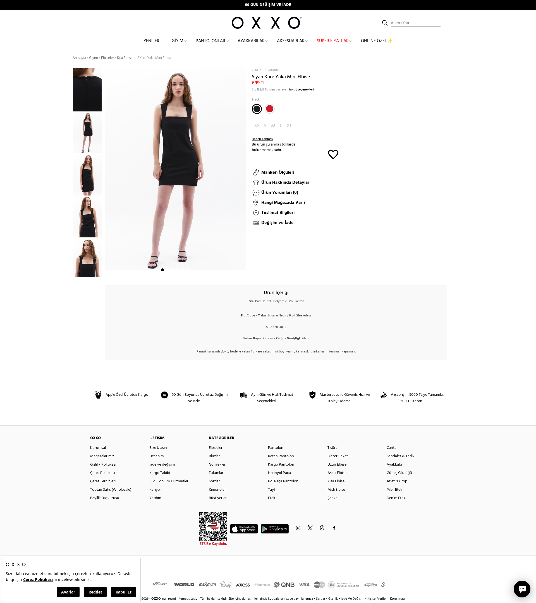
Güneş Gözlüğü (399, 473)
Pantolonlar (210, 41)
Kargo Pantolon (281, 464)
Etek (271, 498)
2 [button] (167, 269)
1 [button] (162, 269)
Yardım (155, 498)
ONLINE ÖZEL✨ (377, 41)
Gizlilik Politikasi (103, 464)
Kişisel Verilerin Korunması (386, 599)
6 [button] (187, 269)
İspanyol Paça (279, 473)
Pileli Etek (394, 490)
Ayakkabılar (251, 41)
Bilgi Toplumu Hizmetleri (169, 481)
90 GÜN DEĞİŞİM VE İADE (268, 5)
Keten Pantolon (281, 456)
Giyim (177, 41)
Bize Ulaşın (158, 448)
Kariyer (155, 490)
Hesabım (156, 456)
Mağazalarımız (102, 456)
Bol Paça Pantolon (283, 481)
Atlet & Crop (397, 481)
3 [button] (172, 269)
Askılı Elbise (336, 473)
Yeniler (151, 41)
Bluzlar (214, 456)
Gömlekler (217, 464)
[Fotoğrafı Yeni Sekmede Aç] (242, 71)
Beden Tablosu (262, 139)
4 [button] (177, 269)
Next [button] (108, 173)
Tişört (332, 448)
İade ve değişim (162, 464)
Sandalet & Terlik (401, 456)
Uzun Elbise (336, 464)
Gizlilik (333, 599)
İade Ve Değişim (352, 599)
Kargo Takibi (159, 473)
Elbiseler (107, 58)
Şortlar (214, 481)
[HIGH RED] (270, 109)
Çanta (391, 448)
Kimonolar (217, 490)
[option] (89, 133)
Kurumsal (98, 448)
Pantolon (275, 448)
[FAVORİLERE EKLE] (333, 154)
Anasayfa (79, 58)
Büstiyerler (218, 498)
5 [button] (182, 269)
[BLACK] (257, 109)
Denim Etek (396, 498)
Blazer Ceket (337, 456)
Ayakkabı (394, 464)
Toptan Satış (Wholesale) (110, 490)
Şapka (332, 498)
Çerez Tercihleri (103, 481)
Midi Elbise (336, 490)
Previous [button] (68, 172)
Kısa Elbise (335, 481)
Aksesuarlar (291, 41)
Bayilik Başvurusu (104, 498)
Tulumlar (216, 473)
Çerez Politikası (102, 473)
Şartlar (321, 599)
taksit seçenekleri (301, 89)
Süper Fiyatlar (333, 41)
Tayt (271, 490)
